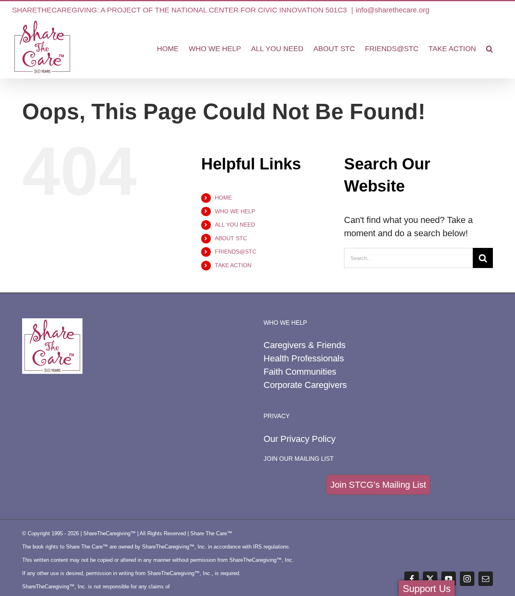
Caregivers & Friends (305, 345)
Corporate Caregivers (305, 385)
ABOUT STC (231, 238)
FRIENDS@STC (235, 251)
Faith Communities (300, 372)
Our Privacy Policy (300, 439)
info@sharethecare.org (392, 10)
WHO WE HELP (235, 211)
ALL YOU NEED (235, 224)
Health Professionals (304, 358)
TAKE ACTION (233, 265)
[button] (489, 48)
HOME (223, 197)
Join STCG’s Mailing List (378, 485)
